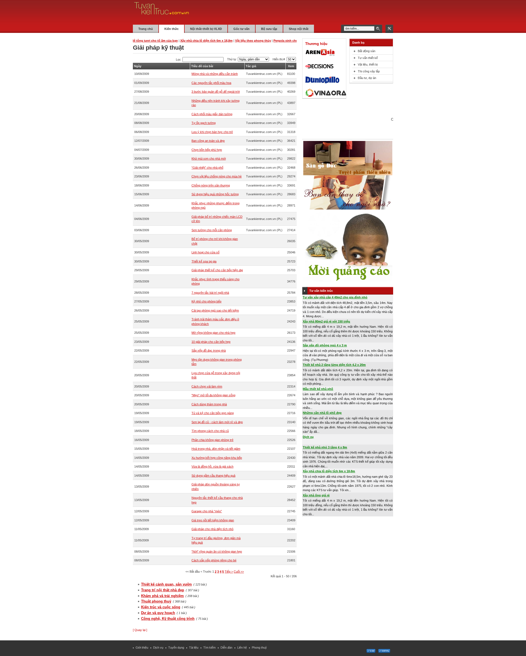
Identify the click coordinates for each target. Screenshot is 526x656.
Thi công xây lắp (369, 71)
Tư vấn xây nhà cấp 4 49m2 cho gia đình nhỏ (335, 297)
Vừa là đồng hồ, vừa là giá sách (212, 466)
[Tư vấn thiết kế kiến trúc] (161, 12)
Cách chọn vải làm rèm (206, 386)
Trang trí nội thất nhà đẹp (162, 590)
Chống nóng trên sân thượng (210, 185)
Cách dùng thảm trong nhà (209, 404)
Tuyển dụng (176, 647)
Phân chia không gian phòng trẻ (212, 440)
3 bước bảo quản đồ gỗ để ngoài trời (215, 91)
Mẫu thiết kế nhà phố (318, 389)
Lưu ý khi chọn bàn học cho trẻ (212, 132)
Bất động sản (366, 51)
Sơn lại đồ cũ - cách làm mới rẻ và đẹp (217, 422)
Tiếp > (229, 571)
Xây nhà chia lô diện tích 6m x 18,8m (329, 471)
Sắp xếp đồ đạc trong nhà (208, 350)
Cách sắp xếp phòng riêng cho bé (213, 560)
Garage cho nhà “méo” (206, 511)
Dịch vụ (308, 437)
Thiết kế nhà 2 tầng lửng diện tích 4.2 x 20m (334, 364)
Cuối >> (239, 571)
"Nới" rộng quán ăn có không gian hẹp (216, 551)
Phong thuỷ (259, 647)
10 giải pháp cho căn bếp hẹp (210, 341)
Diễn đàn (226, 647)
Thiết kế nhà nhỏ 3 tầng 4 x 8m (325, 447)
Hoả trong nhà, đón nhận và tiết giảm (215, 448)
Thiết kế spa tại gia (203, 261)
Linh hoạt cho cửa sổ (205, 252)
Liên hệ (242, 647)
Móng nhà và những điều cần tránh (214, 73)
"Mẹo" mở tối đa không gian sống (213, 395)
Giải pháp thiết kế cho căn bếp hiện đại (217, 270)
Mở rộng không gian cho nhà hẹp (213, 332)
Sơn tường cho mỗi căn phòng (211, 230)
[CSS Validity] (371, 652)
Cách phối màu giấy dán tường (211, 114)
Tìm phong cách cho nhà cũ (210, 430)
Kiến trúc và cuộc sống (160, 607)
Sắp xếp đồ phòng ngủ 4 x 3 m (325, 345)
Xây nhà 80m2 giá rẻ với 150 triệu (326, 321)
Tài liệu (193, 647)
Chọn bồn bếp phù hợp (206, 149)
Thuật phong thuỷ (156, 601)
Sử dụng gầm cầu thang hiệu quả (213, 475)
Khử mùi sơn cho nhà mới (208, 158)
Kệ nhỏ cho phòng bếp (206, 301)
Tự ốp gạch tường (203, 123)
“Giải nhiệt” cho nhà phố (207, 167)
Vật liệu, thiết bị (368, 64)
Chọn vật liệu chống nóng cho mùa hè (216, 176)
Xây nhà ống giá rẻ (316, 495)
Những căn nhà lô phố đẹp (322, 412)
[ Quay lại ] (140, 630)
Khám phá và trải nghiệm (162, 596)
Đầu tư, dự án (367, 78)
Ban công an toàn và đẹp (208, 140)
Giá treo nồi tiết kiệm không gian (212, 520)
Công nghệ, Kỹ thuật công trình (168, 619)
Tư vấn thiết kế (368, 58)
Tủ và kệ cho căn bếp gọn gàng (212, 413)
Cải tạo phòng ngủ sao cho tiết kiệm (215, 310)
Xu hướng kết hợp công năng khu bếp (216, 457)
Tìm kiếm (209, 647)
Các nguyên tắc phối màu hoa (211, 82)
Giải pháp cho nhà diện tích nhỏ (212, 529)
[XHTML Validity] (384, 652)
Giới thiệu (142, 647)
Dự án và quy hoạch (158, 613)
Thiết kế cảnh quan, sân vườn (166, 584)
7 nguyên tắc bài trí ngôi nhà (210, 292)
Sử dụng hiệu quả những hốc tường (215, 194)
